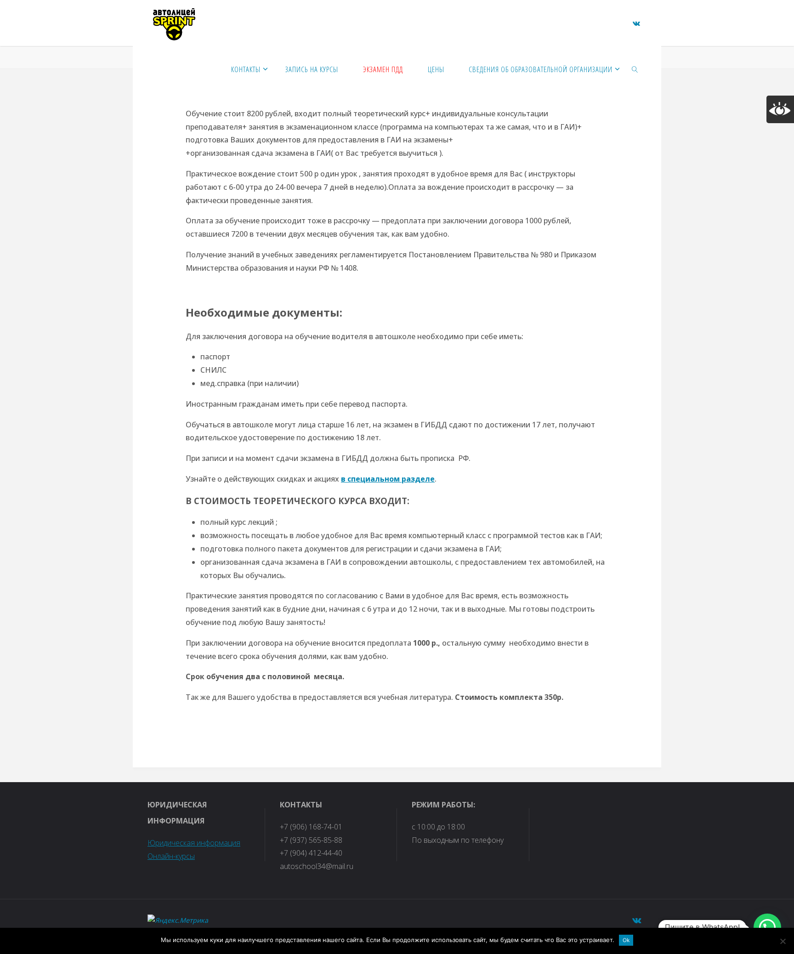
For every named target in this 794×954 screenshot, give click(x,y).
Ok (626, 940)
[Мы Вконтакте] (636, 23)
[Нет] (782, 941)
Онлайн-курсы (171, 856)
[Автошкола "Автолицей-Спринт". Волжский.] (174, 23)
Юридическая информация (193, 843)
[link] (635, 69)
